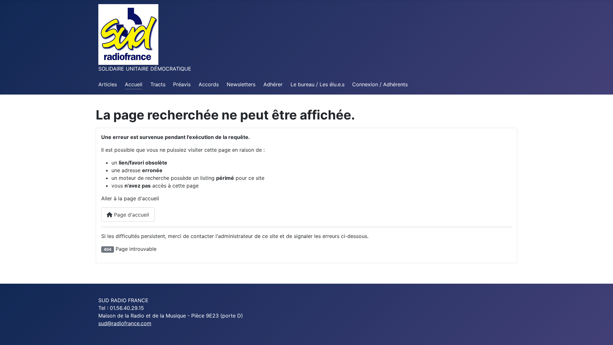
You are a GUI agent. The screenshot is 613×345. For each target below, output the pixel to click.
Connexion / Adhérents (380, 84)
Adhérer (273, 84)
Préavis (182, 84)
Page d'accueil (130, 214)
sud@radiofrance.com (124, 323)
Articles (107, 84)
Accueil (133, 84)
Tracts (157, 84)
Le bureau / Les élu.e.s (317, 84)
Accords (209, 84)
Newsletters (241, 84)
